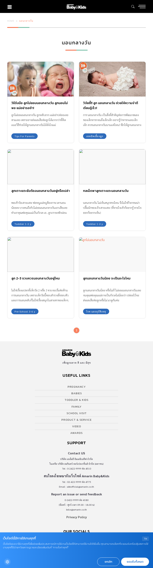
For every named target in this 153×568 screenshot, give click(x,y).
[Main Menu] (142, 6)
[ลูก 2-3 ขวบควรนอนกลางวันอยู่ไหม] (40, 254)
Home (10, 20)
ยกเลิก (108, 562)
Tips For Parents (24, 136)
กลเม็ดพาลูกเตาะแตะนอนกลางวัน (105, 190)
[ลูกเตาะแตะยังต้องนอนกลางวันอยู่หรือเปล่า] (40, 166)
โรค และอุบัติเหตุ (96, 311)
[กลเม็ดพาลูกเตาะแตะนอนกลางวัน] (112, 166)
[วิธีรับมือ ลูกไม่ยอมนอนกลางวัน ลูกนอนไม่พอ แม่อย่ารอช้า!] (40, 79)
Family (76, 407)
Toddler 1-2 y (23, 223)
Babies (76, 393)
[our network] (9, 6)
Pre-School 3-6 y (25, 311)
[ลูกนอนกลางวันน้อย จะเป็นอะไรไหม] (112, 254)
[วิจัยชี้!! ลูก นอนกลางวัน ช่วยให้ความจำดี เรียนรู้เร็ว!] (112, 79)
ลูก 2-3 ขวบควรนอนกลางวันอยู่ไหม (35, 278)
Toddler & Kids (76, 400)
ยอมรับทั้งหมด (135, 562)
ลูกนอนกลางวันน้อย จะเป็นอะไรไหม (106, 278)
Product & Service (76, 420)
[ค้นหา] (133, 7)
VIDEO (76, 426)
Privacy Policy (76, 517)
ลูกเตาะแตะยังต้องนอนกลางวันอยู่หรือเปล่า (40, 190)
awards (76, 433)
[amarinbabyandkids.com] (76, 6)
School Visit (77, 413)
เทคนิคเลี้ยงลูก (94, 136)
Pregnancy (77, 387)
